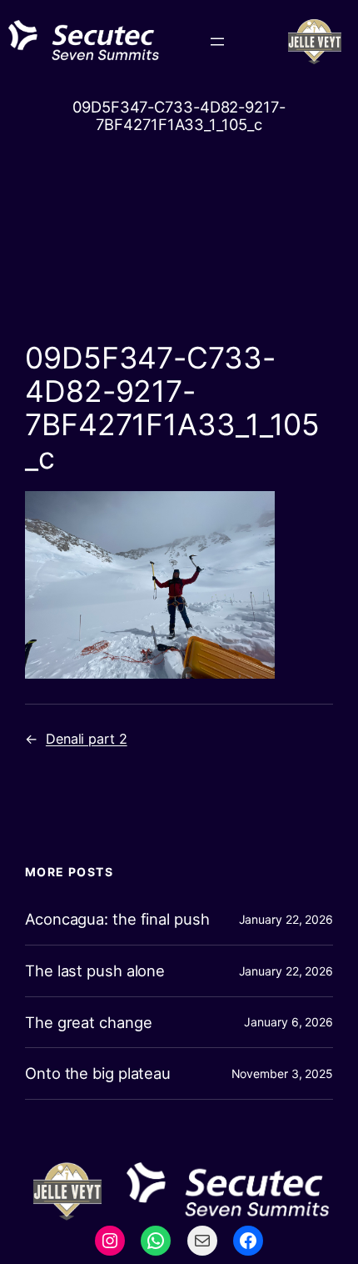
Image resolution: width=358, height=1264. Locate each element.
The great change (88, 1022)
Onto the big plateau (98, 1073)
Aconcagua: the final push (117, 919)
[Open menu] (217, 42)
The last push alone (95, 971)
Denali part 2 (86, 738)
